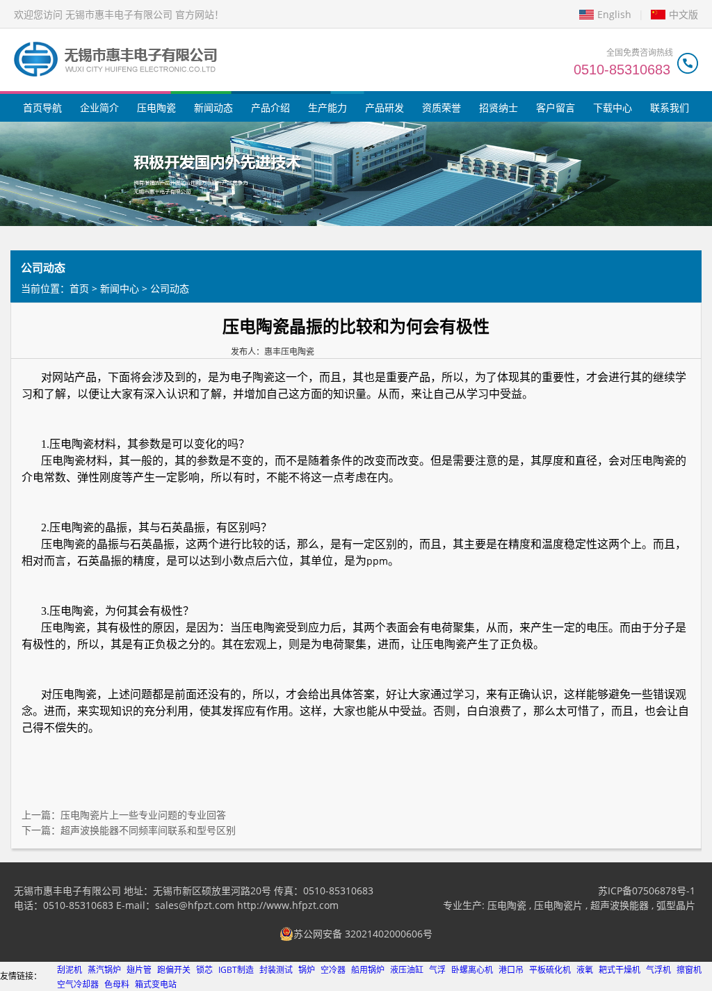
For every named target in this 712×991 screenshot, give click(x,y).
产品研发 (384, 107)
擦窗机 (689, 970)
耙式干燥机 (619, 970)
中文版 (683, 14)
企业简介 (99, 107)
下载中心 (612, 107)
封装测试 (276, 970)
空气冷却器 (78, 984)
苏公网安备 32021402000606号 (362, 933)
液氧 (584, 970)
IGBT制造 (236, 970)
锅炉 (306, 970)
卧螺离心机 (472, 970)
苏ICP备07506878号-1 (646, 890)
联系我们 (669, 107)
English (614, 14)
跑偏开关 (174, 970)
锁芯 (204, 970)
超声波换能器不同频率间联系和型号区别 (148, 830)
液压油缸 (406, 970)
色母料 (116, 984)
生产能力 (327, 107)
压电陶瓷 (156, 107)
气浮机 (658, 970)
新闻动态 (213, 107)
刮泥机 (69, 970)
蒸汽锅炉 (104, 970)
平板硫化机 (550, 970)
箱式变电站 (156, 984)
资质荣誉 (441, 107)
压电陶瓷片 (558, 905)
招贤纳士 (498, 107)
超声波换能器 (619, 905)
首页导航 (42, 107)
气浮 (437, 970)
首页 (79, 288)
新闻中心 (119, 288)
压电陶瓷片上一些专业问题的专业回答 (143, 814)
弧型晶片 (675, 905)
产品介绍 (270, 107)
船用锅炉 (368, 970)
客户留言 (555, 107)
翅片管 (139, 970)
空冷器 (333, 970)
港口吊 (511, 970)
